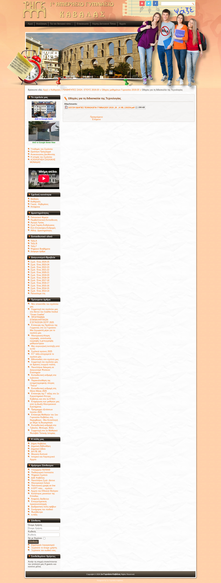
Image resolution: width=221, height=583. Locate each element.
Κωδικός (32, 531)
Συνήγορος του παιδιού (42, 509)
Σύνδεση (33, 541)
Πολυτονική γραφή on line (43, 485)
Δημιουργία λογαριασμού (43, 545)
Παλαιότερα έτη (38, 293)
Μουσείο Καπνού (39, 454)
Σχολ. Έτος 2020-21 (40, 272)
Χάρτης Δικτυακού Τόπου (104, 24)
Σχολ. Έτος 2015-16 (40, 285)
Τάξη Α (34, 241)
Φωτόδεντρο (37, 512)
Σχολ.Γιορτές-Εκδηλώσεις (42, 225)
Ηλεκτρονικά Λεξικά (40, 483)
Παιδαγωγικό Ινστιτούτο (42, 472)
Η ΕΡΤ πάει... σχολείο (41, 488)
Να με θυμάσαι (35, 538)
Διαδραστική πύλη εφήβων (43, 506)
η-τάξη (34, 514)
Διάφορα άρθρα (38, 251)
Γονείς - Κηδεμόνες (39, 204)
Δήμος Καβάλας (38, 443)
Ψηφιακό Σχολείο (39, 475)
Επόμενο (96, 119)
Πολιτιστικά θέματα (39, 217)
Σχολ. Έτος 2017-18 (40, 280)
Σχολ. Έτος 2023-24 (40, 264)
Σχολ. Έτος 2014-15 (40, 288)
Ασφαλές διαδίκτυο (40, 499)
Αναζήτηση (41, 24)
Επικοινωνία (83, 24)
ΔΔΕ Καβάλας (38, 478)
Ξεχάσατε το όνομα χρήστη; (44, 547)
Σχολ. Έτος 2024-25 (40, 262)
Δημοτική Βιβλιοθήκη (40, 446)
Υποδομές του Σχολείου (42, 149)
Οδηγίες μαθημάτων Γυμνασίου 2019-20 (120, 90)
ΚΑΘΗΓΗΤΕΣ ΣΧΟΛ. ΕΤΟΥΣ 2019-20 (81, 90)
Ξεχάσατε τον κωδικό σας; (43, 550)
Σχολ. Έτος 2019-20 (40, 275)
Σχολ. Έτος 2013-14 (40, 291)
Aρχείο (122, 24)
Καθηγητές (36, 201)
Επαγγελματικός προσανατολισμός (38, 502)
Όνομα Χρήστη (35, 525)
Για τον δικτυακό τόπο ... (61, 24)
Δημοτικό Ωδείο (38, 449)
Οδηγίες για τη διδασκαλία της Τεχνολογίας (94, 98)
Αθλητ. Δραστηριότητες (41, 230)
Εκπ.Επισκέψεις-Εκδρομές (43, 228)
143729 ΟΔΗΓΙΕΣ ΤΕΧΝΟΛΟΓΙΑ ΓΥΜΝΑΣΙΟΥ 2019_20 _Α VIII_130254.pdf (101, 107)
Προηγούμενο (96, 117)
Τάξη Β (34, 243)
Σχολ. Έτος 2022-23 (40, 267)
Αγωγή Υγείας (37, 222)
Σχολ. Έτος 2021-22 (40, 270)
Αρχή (30, 24)
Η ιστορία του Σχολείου (41, 157)
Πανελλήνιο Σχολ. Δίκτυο (43, 480)
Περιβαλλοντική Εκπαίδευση (44, 220)
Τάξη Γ (34, 246)
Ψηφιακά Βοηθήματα (40, 249)
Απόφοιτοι (35, 207)
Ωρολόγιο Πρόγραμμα (41, 151)
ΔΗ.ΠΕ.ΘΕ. (36, 451)
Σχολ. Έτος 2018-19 (40, 277)
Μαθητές (35, 199)
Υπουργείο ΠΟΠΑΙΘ (40, 470)
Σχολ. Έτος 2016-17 (40, 283)
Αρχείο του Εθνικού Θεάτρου (44, 491)
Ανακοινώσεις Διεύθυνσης (43, 154)
